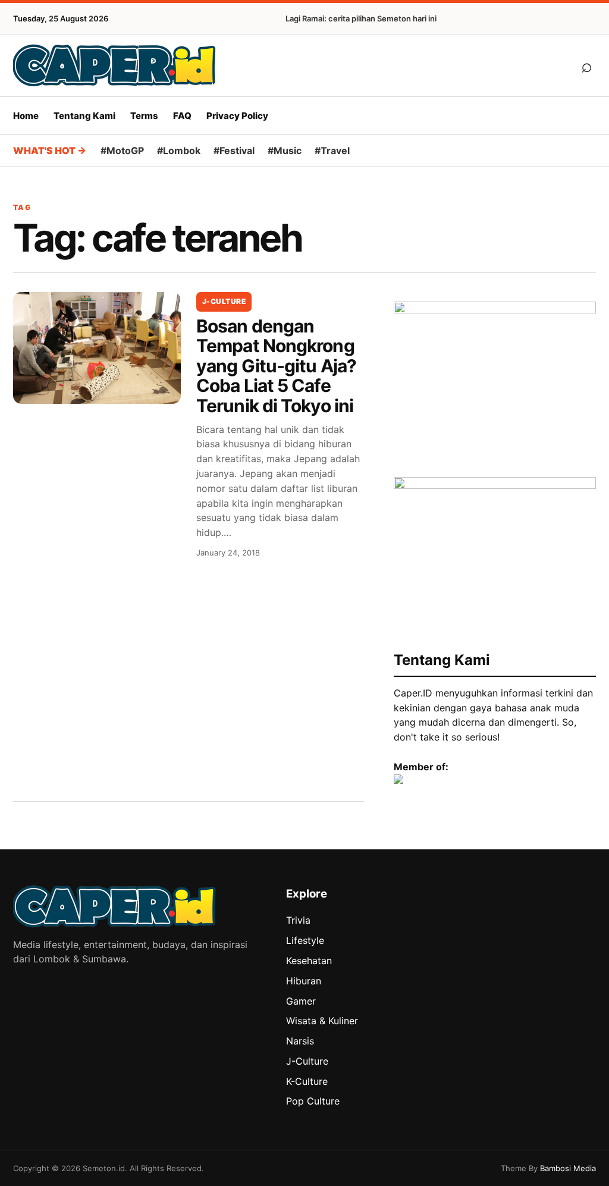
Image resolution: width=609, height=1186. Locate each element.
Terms (144, 115)
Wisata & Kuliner (322, 1021)
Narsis (300, 1041)
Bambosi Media (568, 1168)
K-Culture (307, 1081)
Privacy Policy (237, 115)
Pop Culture (313, 1101)
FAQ (182, 115)
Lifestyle (305, 940)
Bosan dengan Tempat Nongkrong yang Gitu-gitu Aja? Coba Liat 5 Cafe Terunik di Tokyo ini (276, 365)
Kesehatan (309, 961)
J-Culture (224, 301)
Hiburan (303, 981)
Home (26, 115)
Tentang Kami (84, 115)
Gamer (301, 1001)
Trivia (298, 920)
